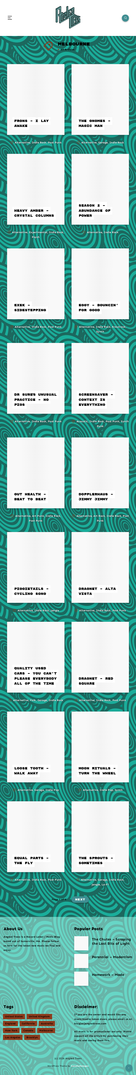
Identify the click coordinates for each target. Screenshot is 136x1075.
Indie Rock (39, 142)
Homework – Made (108, 974)
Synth (100, 331)
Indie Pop (52, 790)
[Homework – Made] (81, 979)
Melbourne (46, 1030)
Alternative (22, 142)
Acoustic (82, 421)
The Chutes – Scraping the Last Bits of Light (111, 941)
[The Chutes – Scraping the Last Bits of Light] (81, 943)
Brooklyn (32, 1037)
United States (14, 1016)
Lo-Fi (105, 884)
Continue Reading (47, 125)
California (28, 1023)
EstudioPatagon (80, 1066)
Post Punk (55, 142)
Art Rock (99, 515)
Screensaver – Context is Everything (96, 400)
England (10, 1023)
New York (11, 1030)
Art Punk (38, 515)
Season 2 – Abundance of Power (94, 211)
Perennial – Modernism (112, 957)
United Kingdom (39, 1016)
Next (80, 899)
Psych (36, 237)
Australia (47, 1023)
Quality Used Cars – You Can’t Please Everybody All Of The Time (35, 676)
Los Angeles (12, 1037)
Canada (28, 1030)
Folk (33, 700)
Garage (103, 142)
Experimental (38, 232)
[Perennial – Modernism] (81, 961)
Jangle (55, 610)
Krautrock (119, 326)
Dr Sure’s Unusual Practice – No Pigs (35, 400)
